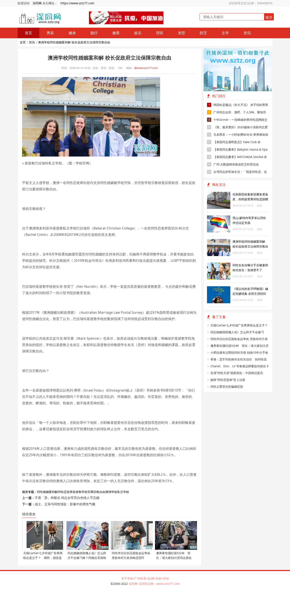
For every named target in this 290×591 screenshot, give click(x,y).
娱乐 (137, 32)
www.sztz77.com (168, 584)
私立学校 (123, 492)
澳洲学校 (111, 492)
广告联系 (140, 578)
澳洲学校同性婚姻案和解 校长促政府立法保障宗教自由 (74, 42)
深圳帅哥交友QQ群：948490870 (250, 3)
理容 (159, 32)
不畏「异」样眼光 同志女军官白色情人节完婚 (67, 498)
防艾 (203, 32)
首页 (28, 32)
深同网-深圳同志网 (141, 584)
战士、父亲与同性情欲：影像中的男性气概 (65, 504)
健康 (116, 32)
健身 (72, 32)
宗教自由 (99, 492)
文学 (225, 32)
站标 (159, 578)
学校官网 (87, 492)
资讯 (247, 32)
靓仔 (94, 32)
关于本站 (127, 578)
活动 (166, 578)
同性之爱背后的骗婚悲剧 (226, 387)
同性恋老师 (65, 492)
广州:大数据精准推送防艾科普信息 (233, 164)
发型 (181, 32)
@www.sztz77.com (146, 68)
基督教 (77, 492)
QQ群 (151, 578)
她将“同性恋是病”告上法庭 (227, 380)
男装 (50, 32)
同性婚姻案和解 (47, 492)
